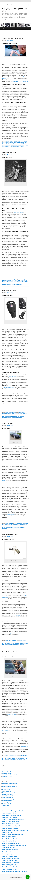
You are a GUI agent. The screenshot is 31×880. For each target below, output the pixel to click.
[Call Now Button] (28, 877)
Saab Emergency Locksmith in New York (14, 143)
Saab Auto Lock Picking (7, 771)
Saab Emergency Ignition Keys (9, 792)
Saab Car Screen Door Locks (11, 839)
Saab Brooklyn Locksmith (19, 142)
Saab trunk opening (8, 871)
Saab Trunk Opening (7, 773)
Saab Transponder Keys (7, 802)
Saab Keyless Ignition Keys (10, 652)
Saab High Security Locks (10, 534)
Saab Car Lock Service (9, 837)
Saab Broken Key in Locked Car (9, 786)
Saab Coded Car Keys (9, 152)
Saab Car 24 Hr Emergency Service (13, 819)
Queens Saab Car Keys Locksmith (12, 38)
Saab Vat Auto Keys (6, 803)
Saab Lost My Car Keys (23, 145)
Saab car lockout (9, 523)
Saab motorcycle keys (7, 800)
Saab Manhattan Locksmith (8, 146)
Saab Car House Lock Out (10, 828)
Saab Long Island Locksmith (12, 145)
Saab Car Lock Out (22, 830)
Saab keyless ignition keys (11, 755)
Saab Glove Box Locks (9, 290)
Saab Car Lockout (10, 280)
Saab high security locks (11, 640)
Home (4, 28)
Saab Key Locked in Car (7, 778)
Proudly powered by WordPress (15, 877)
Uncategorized (5, 805)
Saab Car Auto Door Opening (11, 822)
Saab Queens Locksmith (19, 146)
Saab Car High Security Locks (11, 826)
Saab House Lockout (21, 281)
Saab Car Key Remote (7, 788)
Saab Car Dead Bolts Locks (10, 824)
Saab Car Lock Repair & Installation (13, 835)
